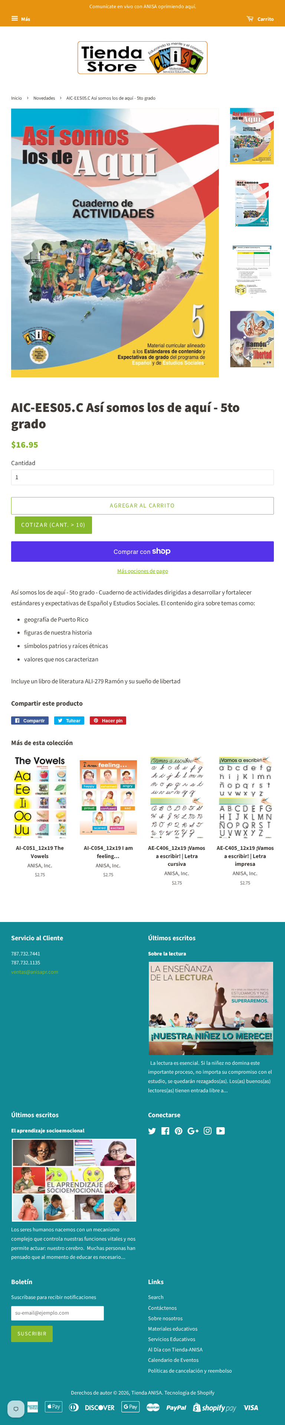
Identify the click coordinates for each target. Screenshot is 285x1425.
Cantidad (23, 463)
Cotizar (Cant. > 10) (53, 525)
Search (156, 1297)
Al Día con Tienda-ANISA (175, 1350)
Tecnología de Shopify (189, 1393)
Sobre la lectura (167, 954)
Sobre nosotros (165, 1318)
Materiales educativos (172, 1329)
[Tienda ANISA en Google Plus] (193, 1133)
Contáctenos (162, 1308)
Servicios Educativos (171, 1339)
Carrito (265, 19)
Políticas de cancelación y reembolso (190, 1371)
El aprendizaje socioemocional (47, 1131)
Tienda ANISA (146, 1393)
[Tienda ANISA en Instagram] (207, 1133)
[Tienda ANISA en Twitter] (152, 1133)
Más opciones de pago (142, 571)
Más (25, 19)
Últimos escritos (172, 938)
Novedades (44, 98)
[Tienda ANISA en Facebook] (165, 1133)
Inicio (16, 98)
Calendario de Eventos (173, 1360)
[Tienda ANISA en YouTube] (220, 1133)
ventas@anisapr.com (34, 972)
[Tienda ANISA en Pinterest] (178, 1133)
